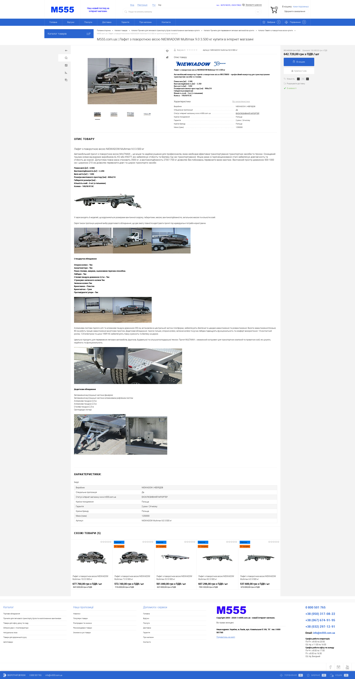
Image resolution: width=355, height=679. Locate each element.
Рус (154, 5)
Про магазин (145, 22)
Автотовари (8, 642)
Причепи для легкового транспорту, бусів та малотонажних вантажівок (32, 618)
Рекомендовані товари (82, 628)
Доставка (106, 22)
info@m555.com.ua (53, 675)
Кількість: (291, 78)
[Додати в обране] (167, 51)
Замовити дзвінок (254, 5)
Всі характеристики (241, 101)
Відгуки (70, 22)
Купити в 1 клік (300, 70)
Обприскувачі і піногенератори (15, 628)
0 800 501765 (35, 675)
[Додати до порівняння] (167, 57)
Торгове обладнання (11, 614)
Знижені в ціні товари (82, 633)
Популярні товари (80, 618)
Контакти (166, 22)
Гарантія (125, 22)
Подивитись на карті (225, 637)
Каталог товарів (57, 33)
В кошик (300, 62)
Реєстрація (142, 5)
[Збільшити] (122, 81)
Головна (53, 22)
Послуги (88, 22)
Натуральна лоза (10, 633)
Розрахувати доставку (296, 83)
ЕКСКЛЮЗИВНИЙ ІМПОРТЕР (247, 113)
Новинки (76, 614)
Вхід (132, 5)
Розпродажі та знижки (82, 623)
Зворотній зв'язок (16, 675)
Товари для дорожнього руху (15, 637)
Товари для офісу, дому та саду (15, 623)
